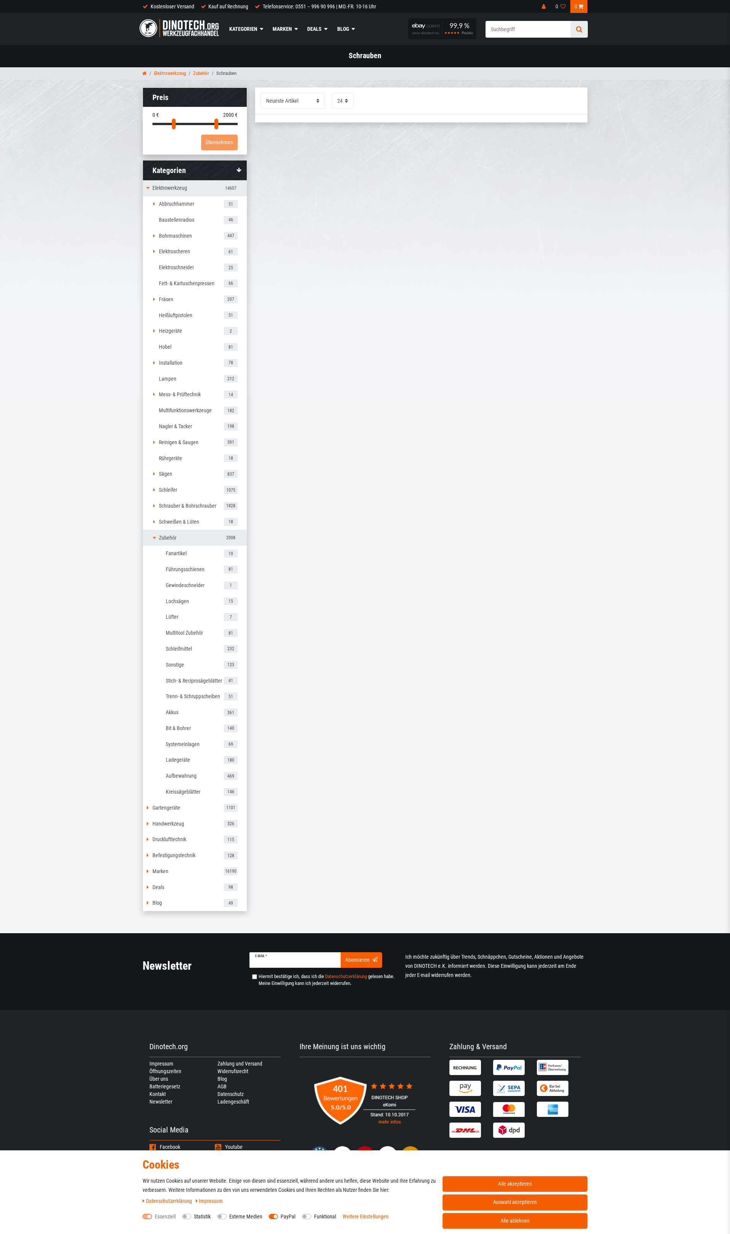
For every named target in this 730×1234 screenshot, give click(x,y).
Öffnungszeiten (165, 1071)
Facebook (170, 1147)
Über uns (158, 1079)
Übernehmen (219, 142)
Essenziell (165, 1216)
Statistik (202, 1216)
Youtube (234, 1147)
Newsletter (160, 1102)
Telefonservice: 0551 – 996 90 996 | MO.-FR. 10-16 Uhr (319, 6)
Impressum (161, 1064)
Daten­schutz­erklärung (169, 1201)
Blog (343, 29)
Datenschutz (230, 1094)
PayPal (288, 1216)
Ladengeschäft (233, 1102)
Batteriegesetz (164, 1086)
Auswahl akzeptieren (515, 1202)
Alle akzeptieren (515, 1184)
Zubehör (201, 73)
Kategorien (243, 29)
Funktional (325, 1216)
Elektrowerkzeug (170, 73)
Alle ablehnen (515, 1221)
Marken (282, 29)
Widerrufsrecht (232, 1071)
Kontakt (157, 1094)
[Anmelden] (544, 6)
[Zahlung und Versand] (470, 1067)
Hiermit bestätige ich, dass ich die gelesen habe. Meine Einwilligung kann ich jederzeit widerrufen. (326, 980)
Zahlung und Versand (239, 1064)
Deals (314, 29)
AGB (222, 1086)
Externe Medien (245, 1216)
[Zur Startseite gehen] (144, 73)
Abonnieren (357, 960)
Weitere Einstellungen (366, 1216)
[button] (195, 170)
